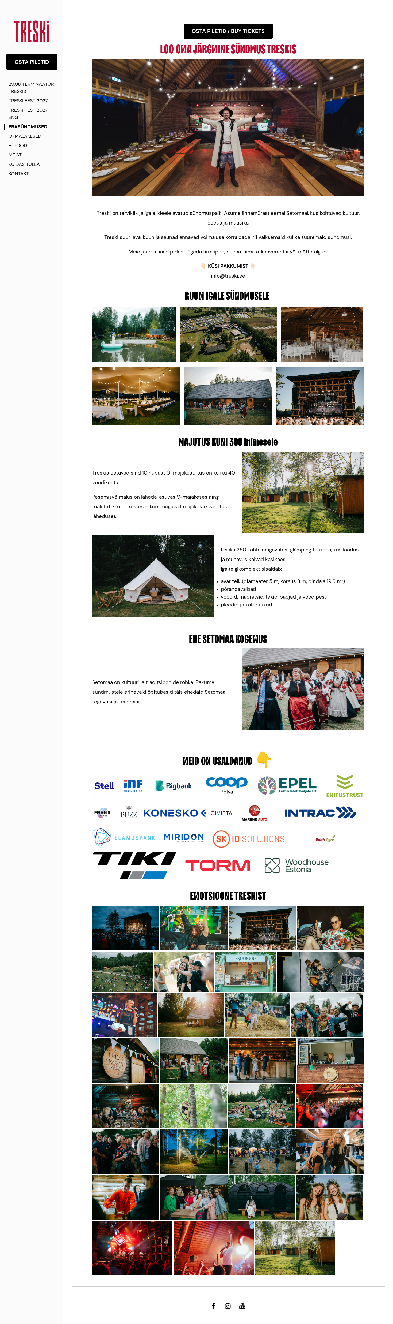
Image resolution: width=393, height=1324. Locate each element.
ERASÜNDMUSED (28, 127)
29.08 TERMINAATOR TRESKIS (31, 88)
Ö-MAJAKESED (25, 136)
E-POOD (18, 145)
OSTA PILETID (31, 61)
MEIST (15, 155)
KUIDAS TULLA (24, 164)
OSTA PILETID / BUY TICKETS (228, 31)
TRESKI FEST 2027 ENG (28, 114)
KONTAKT (19, 173)
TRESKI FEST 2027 (28, 101)
